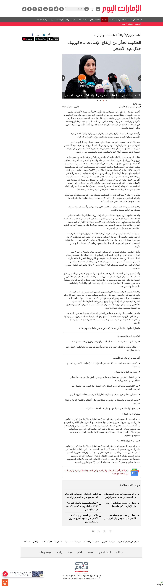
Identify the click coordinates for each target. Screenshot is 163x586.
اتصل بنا (58, 541)
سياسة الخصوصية (73, 541)
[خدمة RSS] (61, 9)
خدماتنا (27, 541)
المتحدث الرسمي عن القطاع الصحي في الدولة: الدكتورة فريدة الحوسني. (101, 95)
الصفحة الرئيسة (135, 20)
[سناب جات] (24, 9)
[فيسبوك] (29, 9)
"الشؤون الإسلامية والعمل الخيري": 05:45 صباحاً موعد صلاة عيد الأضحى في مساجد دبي (82, 506)
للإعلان (36, 541)
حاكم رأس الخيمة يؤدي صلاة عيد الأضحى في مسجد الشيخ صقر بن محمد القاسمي (83, 518)
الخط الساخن (95, 20)
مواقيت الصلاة (43, 20)
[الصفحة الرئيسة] (121, 1)
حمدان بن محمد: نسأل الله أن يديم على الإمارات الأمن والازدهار (121, 504)
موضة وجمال (45, 552)
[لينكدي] (45, 9)
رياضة (66, 20)
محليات (105, 20)
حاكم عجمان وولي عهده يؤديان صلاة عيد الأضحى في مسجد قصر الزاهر (120, 495)
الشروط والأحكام (91, 541)
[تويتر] (34, 9)
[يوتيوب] (51, 9)
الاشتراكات (47, 541)
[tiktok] (56, 8)
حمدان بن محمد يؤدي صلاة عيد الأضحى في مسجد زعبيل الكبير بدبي (120, 517)
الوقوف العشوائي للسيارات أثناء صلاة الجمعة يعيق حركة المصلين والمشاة (81, 495)
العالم (79, 20)
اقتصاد (85, 20)
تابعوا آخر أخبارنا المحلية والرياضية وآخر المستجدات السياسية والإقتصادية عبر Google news (96, 472)
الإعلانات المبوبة (56, 20)
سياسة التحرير (108, 541)
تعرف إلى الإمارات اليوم (128, 541)
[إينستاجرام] (40, 9)
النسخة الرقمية (122, 20)
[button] (86, 9)
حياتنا (73, 20)
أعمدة (111, 20)
